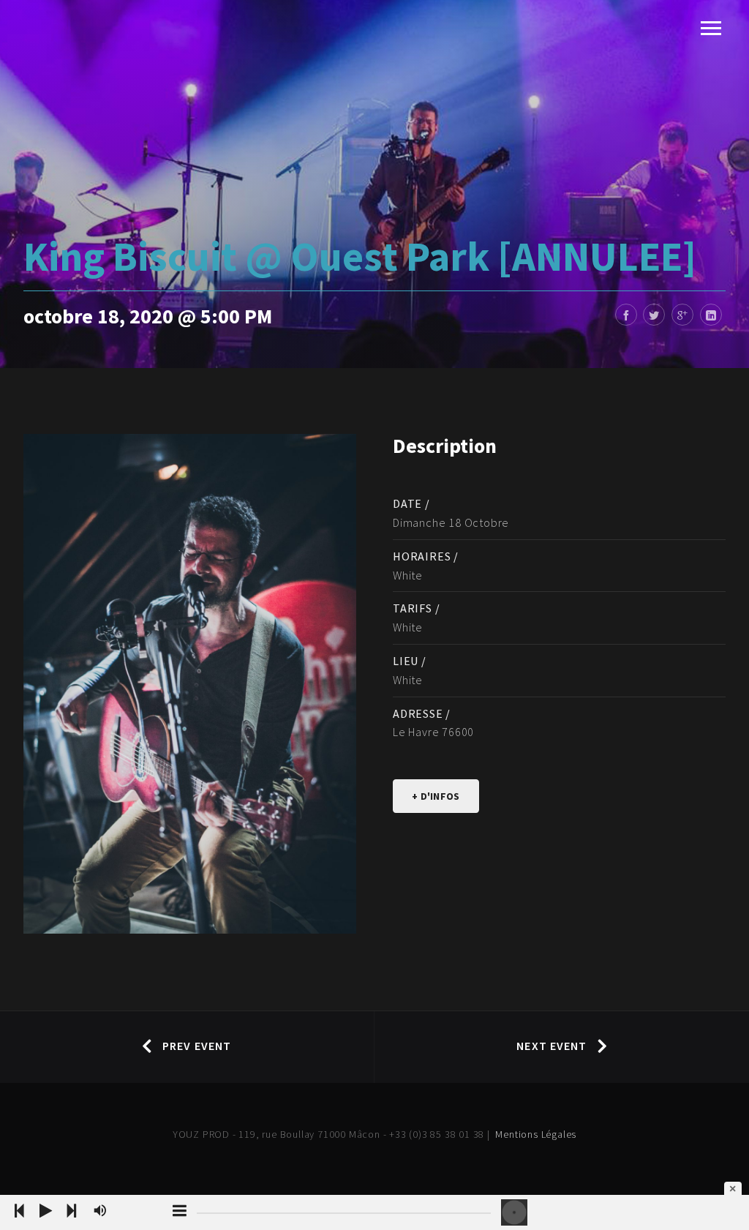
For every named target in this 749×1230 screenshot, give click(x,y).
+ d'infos (436, 796)
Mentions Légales (535, 1134)
